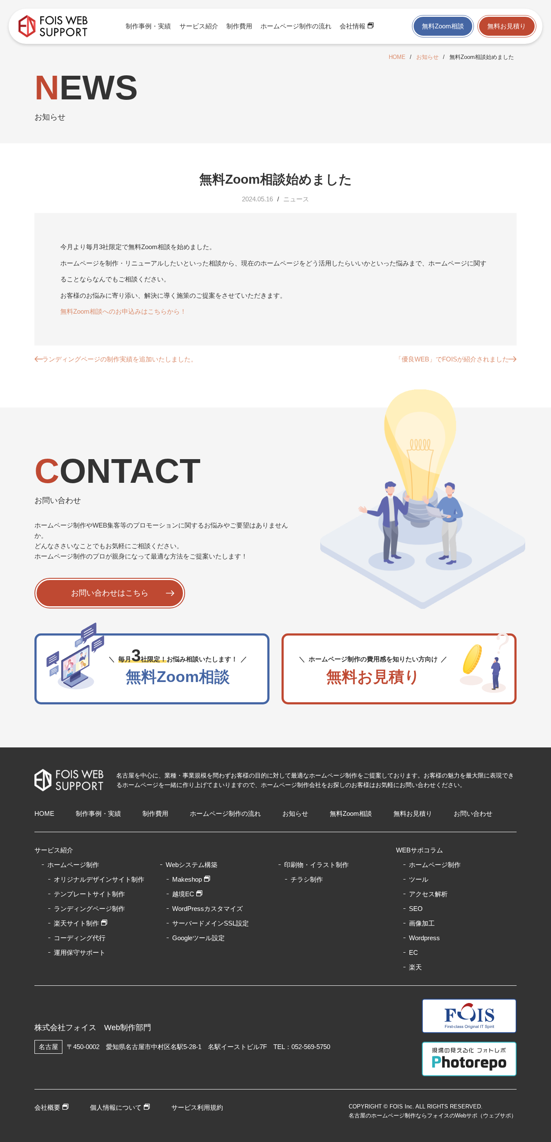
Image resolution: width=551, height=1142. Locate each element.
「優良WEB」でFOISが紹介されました (452, 359)
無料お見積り (506, 26)
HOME (397, 57)
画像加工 (422, 923)
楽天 (415, 967)
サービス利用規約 (197, 1107)
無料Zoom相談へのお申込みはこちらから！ (123, 311)
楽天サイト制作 (76, 923)
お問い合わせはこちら (110, 593)
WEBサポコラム (419, 850)
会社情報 (352, 26)
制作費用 (239, 26)
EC (413, 952)
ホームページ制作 (435, 864)
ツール (418, 879)
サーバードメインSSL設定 (210, 923)
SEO (416, 908)
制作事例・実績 (148, 26)
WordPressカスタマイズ (207, 908)
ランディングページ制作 (89, 908)
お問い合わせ (473, 813)
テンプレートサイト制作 (89, 894)
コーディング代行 (79, 937)
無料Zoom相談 (443, 26)
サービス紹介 (199, 26)
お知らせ (427, 57)
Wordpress (424, 937)
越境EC (183, 894)
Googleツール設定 (198, 937)
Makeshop (187, 879)
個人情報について (116, 1107)
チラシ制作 (307, 879)
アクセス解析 (428, 894)
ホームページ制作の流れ (295, 26)
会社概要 (47, 1107)
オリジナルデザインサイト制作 (99, 879)
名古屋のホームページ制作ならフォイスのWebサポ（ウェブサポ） (433, 1115)
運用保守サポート (79, 952)
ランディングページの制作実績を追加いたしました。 (119, 359)
